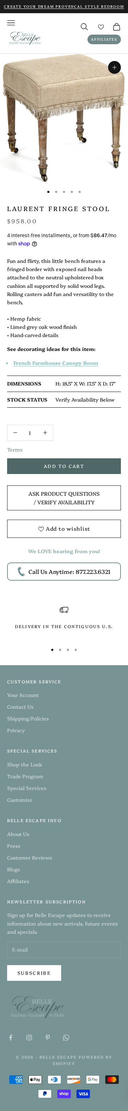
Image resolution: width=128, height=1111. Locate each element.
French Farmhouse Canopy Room (56, 362)
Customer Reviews (29, 857)
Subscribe (34, 972)
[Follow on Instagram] (29, 1037)
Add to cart (64, 466)
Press (13, 845)
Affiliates (104, 39)
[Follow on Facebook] (10, 1037)
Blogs (13, 869)
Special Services (26, 787)
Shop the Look (24, 764)
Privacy (16, 730)
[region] (64, 621)
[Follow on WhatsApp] (66, 1037)
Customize (19, 799)
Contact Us (20, 706)
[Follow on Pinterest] (47, 1037)
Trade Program (25, 776)
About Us (18, 833)
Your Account (23, 694)
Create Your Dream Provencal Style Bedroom (64, 6)
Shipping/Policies (28, 718)
